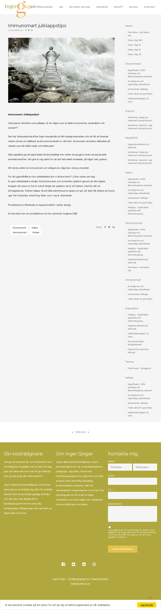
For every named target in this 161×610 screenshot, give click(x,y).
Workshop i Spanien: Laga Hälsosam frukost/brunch (140, 127)
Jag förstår (146, 605)
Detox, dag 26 (134, 45)
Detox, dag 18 (134, 54)
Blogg (134, 7)
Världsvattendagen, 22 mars (138, 100)
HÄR (74, 213)
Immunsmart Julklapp (138, 89)
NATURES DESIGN (79, 7)
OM (61, 7)
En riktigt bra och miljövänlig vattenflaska (139, 83)
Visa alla (80, 432)
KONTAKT (149, 7)
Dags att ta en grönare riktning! (138, 351)
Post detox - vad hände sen (138, 34)
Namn (112, 461)
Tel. (111, 490)
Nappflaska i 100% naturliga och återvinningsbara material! (140, 73)
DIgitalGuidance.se (80, 583)
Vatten (35, 232)
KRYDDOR (102, 7)
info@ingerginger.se (78, 579)
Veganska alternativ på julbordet (138, 146)
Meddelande (115, 504)
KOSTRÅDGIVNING (42, 7)
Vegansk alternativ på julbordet (138, 261)
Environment (19, 227)
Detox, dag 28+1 (135, 40)
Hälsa (35, 227)
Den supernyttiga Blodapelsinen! (136, 343)
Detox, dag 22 (134, 49)
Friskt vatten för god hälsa (140, 94)
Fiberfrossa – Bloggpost (139, 368)
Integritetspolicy (99, 579)
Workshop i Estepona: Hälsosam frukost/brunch (140, 119)
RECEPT (118, 7)
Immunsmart (20, 232)
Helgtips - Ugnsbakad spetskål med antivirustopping (138, 210)
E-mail (111, 476)
